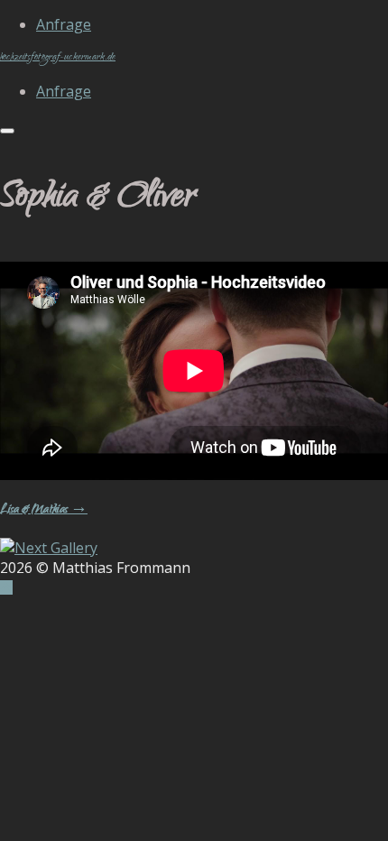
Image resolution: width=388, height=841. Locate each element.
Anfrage (63, 24)
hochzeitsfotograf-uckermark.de (57, 58)
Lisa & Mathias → (44, 510)
